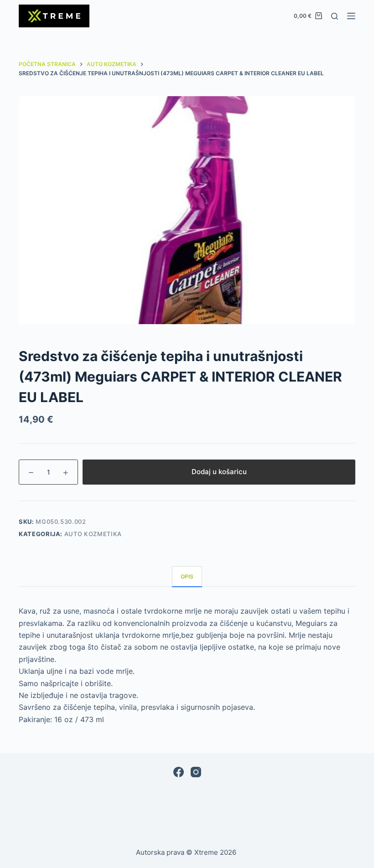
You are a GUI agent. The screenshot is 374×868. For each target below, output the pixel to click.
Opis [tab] (187, 576)
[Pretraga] (334, 16)
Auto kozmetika (93, 533)
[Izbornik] (351, 16)
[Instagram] (196, 772)
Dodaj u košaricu (219, 471)
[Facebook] (178, 772)
